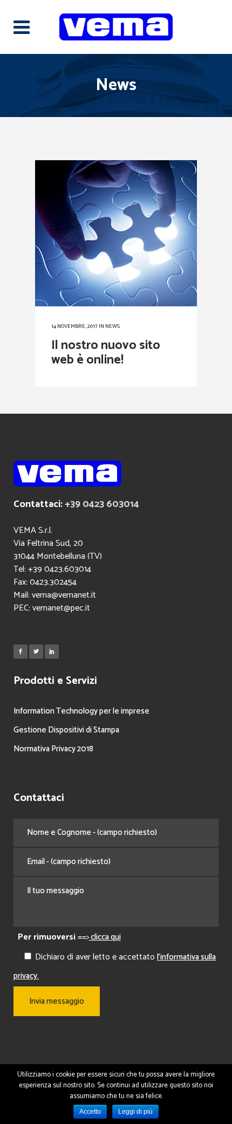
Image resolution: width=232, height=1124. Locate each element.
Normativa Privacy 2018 (53, 749)
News (112, 326)
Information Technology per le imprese (81, 711)
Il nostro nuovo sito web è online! (105, 352)
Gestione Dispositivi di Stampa (66, 730)
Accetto (90, 1111)
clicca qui (105, 937)
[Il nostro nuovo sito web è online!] (116, 233)
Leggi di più (135, 1111)
